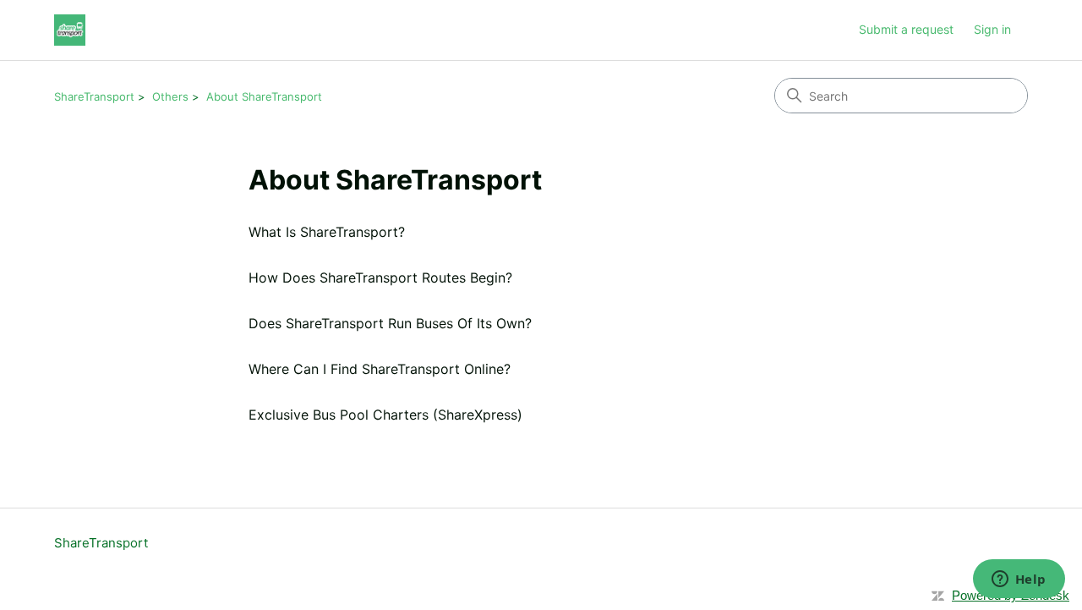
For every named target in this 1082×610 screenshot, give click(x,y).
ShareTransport (94, 96)
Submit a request (906, 29)
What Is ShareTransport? (327, 231)
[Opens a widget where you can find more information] (1018, 580)
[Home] (69, 30)
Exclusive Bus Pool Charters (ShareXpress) (385, 414)
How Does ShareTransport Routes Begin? (380, 277)
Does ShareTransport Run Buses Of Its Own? (390, 323)
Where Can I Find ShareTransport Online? (380, 368)
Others (170, 96)
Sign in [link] (992, 29)
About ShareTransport (264, 96)
